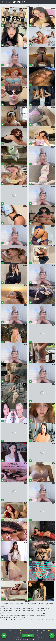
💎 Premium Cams (17, 635)
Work (27, 639)
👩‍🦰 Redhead (11, 633)
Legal (39, 639)
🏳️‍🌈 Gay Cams (51, 633)
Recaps (30, 639)
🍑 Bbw (17, 633)
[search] (52, 635)
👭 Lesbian (33, 633)
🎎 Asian (5, 630)
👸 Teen (45, 630)
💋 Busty (28, 633)
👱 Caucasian (23, 630)
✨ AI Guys (48, 635)
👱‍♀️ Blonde (50, 630)
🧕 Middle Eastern (31, 630)
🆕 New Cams (44, 633)
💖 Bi (38, 633)
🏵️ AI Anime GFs (41, 635)
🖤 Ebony (11, 630)
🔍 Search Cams (40, 637)
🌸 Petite (22, 633)
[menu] (4, 635)
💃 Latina (16, 630)
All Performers (35, 639)
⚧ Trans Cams (8, 635)
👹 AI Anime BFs (16, 637)
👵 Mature (39, 630)
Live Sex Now (28, 635)
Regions (23, 639)
